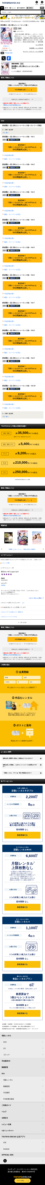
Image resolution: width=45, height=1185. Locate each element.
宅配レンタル (8, 1080)
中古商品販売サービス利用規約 (9, 1026)
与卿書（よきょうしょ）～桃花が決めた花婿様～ (22, 549)
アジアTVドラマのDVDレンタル (31, 21)
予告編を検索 (8, 53)
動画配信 (31, 8)
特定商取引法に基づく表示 (8, 1029)
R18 (42, 8)
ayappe (3, 585)
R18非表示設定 (8, 1099)
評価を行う (6, 46)
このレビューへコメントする (9, 616)
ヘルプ (4, 1111)
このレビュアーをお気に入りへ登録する (12, 612)
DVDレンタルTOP (5, 21)
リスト (36, 4)
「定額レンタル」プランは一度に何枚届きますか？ (17, 773)
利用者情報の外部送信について (23, 1029)
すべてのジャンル (16, 21)
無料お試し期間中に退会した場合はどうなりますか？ (18, 758)
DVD (2, 8)
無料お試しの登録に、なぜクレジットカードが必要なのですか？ (20, 765)
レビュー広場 (6, 1124)
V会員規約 (10, 1024)
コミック (14, 8)
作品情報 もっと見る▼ (36, 48)
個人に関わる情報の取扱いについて (26, 1026)
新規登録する (22, 835)
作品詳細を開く (9, 155)
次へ (7, 132)
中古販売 (6, 1092)
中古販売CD (22, 8)
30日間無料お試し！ (22, 90)
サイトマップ (35, 1029)
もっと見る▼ (39, 44)
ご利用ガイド (6, 1105)
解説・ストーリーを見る (12, 159)
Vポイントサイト (8, 1130)
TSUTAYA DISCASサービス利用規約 (22, 1024)
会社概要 (4, 1024)
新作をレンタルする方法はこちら (12, 105)
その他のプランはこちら (15, 94)
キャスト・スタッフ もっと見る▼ (33, 51)
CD (7, 8)
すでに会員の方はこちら (30, 94)
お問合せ (5, 1118)
